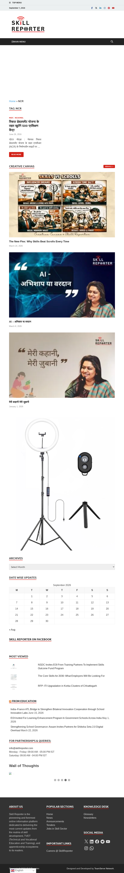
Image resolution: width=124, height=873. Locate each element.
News (49, 818)
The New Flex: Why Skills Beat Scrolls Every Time (39, 241)
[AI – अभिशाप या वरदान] (62, 284)
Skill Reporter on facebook (30, 639)
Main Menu (19, 41)
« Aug (12, 629)
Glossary (88, 814)
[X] (86, 841)
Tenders (50, 825)
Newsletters (90, 818)
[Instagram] (104, 8)
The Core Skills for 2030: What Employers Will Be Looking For (71, 676)
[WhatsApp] (91, 848)
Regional (19, 118)
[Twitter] (96, 8)
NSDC (11, 118)
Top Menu (17, 3)
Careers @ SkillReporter (59, 851)
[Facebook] (92, 8)
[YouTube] (113, 8)
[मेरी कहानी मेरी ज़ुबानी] (62, 365)
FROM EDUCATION (24, 701)
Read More (15, 154)
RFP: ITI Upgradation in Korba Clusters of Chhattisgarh (67, 686)
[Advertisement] (62, 72)
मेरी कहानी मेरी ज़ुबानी (19, 402)
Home (12, 101)
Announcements (55, 821)
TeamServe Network (104, 868)
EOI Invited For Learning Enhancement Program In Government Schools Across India (56, 718)
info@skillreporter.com (21, 748)
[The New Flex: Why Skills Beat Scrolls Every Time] (62, 204)
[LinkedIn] (100, 8)
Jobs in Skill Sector (56, 828)
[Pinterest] (109, 8)
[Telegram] (102, 841)
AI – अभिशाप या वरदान (20, 321)
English (19, 870)
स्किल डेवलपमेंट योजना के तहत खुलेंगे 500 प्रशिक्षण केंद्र (24, 126)
